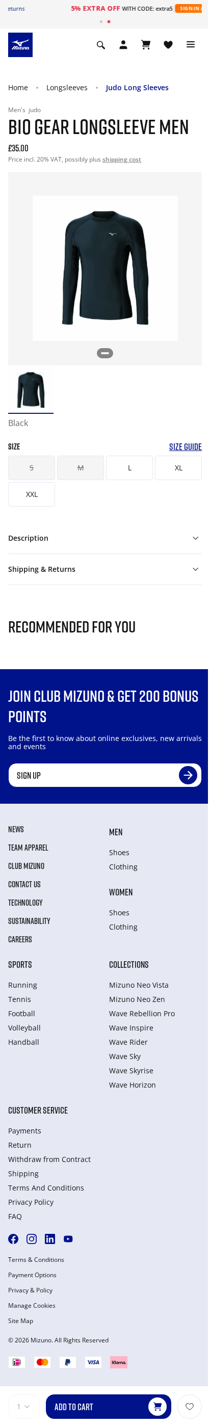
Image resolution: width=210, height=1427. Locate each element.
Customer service (38, 1110)
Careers (20, 939)
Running (22, 985)
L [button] (130, 467)
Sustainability (29, 921)
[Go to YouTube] (68, 1239)
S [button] (32, 467)
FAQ (15, 1216)
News (16, 829)
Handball (23, 1042)
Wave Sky (125, 1056)
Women (121, 891)
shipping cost (121, 159)
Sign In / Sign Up (157, 8)
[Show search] (101, 45)
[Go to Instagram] (32, 1239)
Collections (129, 964)
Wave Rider (128, 1042)
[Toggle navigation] (191, 45)
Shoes (119, 852)
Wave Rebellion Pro (142, 1013)
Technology (25, 902)
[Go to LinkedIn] (50, 1239)
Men (115, 831)
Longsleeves (67, 87)
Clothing (123, 866)
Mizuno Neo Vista (139, 985)
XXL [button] (32, 494)
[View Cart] (146, 45)
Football (21, 1013)
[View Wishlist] (168, 45)
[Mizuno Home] (20, 43)
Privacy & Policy (30, 1290)
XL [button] (178, 467)
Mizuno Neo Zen (137, 999)
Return (20, 1145)
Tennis (19, 999)
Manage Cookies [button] (32, 1305)
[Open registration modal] (123, 45)
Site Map (20, 1321)
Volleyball (24, 1028)
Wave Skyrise (131, 1070)
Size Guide (185, 446)
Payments (24, 1130)
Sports (20, 964)
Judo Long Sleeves (137, 87)
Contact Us (24, 884)
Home (18, 87)
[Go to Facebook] (13, 1239)
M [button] (80, 467)
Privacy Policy (31, 1202)
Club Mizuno (26, 866)
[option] (31, 390)
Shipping (23, 1173)
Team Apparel (28, 847)
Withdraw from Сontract (49, 1159)
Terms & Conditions (36, 1259)
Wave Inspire (131, 1028)
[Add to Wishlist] (189, 1406)
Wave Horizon (132, 1085)
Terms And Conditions (46, 1188)
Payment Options (32, 1275)
